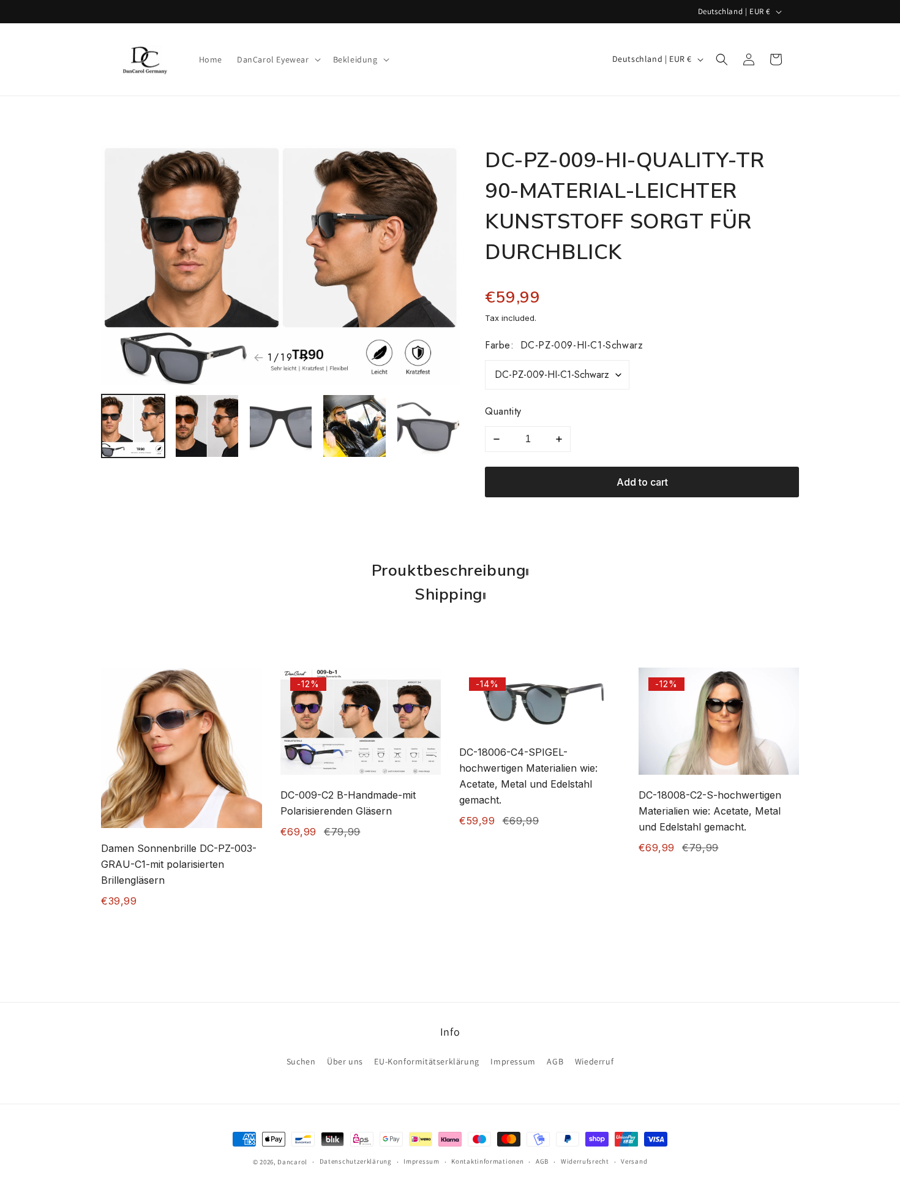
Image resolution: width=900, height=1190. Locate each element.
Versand (634, 1161)
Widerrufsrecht (585, 1161)
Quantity (503, 411)
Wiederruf (594, 1061)
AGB (555, 1061)
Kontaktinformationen (487, 1161)
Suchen (301, 1061)
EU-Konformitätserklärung (426, 1061)
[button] (278, 59)
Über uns (345, 1061)
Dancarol (292, 1162)
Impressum (512, 1061)
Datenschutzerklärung (356, 1161)
